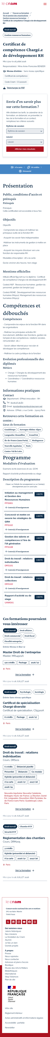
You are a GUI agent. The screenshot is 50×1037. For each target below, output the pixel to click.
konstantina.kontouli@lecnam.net (27, 406)
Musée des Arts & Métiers (16, 968)
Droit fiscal (29, 636)
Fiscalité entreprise (13, 641)
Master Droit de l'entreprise (22, 652)
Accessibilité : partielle (15, 1023)
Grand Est (33, 435)
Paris (28, 446)
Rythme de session (15, 126)
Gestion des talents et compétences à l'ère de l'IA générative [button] (18, 540)
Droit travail (10, 29)
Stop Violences (11, 977)
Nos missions (11, 934)
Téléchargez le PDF (16, 88)
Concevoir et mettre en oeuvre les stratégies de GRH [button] (18, 518)
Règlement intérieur (13, 1013)
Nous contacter (12, 959)
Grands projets (11, 946)
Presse (8, 953)
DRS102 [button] (9, 584)
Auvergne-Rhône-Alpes (30, 429)
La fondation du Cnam (15, 937)
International (10, 974)
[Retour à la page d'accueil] (9, 3)
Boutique (9, 965)
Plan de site (10, 979)
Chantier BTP (26, 826)
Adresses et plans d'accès (16, 962)
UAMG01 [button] (9, 602)
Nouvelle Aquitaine (13, 446)
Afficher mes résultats (25, 149)
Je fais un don (11, 943)
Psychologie (25, 692)
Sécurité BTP (10, 832)
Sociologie (39, 692)
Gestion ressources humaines (14, 18)
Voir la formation (23, 674)
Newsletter (10, 1027)
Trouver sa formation (20, 13)
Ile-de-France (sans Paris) (16, 440)
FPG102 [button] (9, 525)
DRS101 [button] (9, 565)
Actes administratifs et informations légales (24, 1018)
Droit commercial (12, 636)
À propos (9, 950)
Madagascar (37, 440)
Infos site (9, 1008)
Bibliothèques (11, 971)
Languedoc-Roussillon (14, 435)
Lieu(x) (9, 137)
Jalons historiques (13, 931)
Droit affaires (26, 630)
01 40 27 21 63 (17, 402)
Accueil (6, 13)
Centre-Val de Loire (13, 451)
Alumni (8, 940)
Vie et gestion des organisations (15, 16)
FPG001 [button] (9, 503)
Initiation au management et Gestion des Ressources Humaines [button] (19, 496)
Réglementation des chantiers (24, 838)
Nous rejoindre (11, 956)
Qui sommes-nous (13, 928)
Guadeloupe (10, 429)
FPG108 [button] (9, 547)
